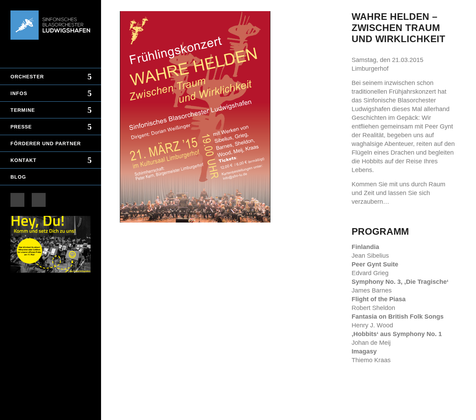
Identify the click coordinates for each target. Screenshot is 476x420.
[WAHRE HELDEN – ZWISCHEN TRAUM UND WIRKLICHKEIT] (229, 117)
